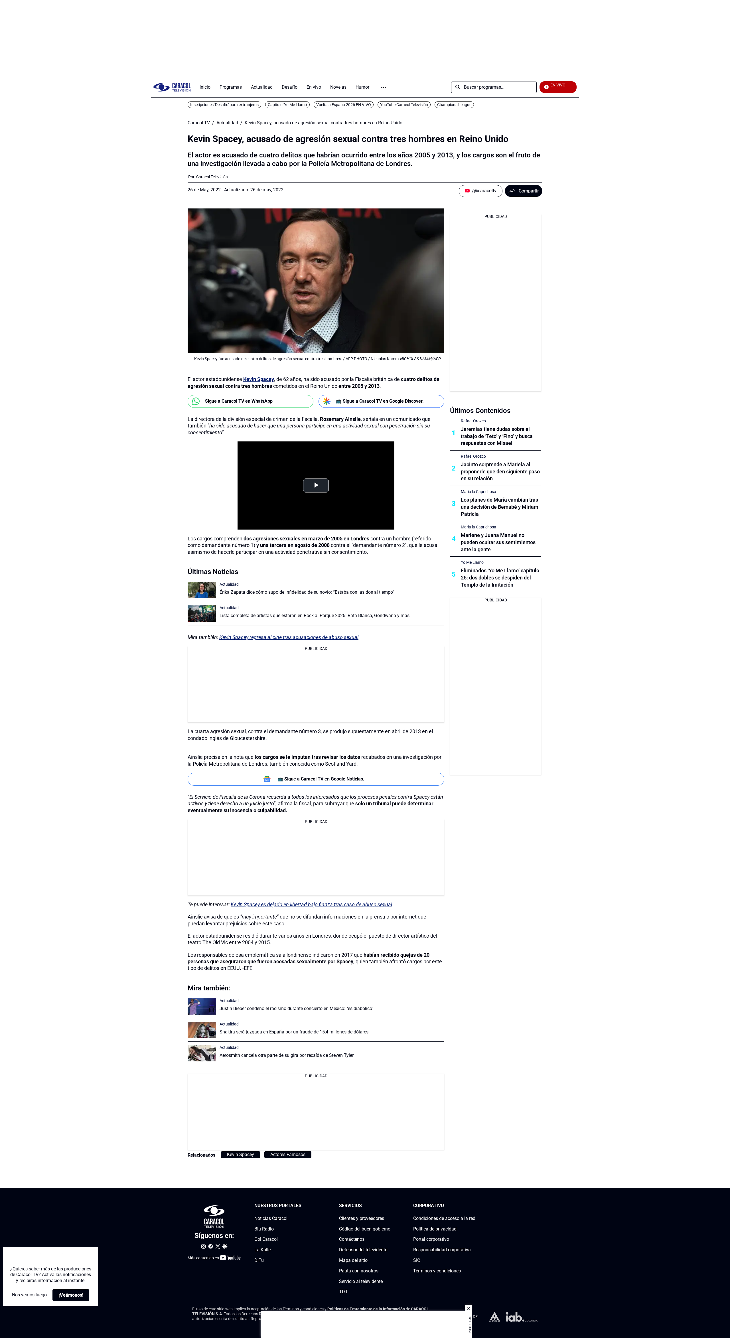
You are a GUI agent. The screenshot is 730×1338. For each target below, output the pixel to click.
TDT (343, 1291)
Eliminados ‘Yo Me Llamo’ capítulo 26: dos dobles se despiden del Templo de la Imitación (500, 577)
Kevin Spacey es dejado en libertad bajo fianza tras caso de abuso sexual (311, 904)
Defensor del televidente (363, 1249)
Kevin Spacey (258, 379)
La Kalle (262, 1249)
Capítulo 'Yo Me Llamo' (287, 104)
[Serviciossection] (388, 1206)
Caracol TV (199, 122)
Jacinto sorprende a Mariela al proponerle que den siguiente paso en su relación (500, 471)
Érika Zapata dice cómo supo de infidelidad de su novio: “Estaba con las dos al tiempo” (307, 592)
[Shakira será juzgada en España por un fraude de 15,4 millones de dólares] (202, 1030)
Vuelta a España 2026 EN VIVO (343, 104)
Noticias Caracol (270, 1218)
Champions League (454, 104)
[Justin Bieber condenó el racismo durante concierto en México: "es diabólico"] (202, 1006)
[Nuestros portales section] (303, 1206)
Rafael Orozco (473, 421)
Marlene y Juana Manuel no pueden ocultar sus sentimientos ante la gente (498, 542)
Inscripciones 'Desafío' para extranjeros (224, 104)
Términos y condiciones (437, 1270)
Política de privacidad (435, 1228)
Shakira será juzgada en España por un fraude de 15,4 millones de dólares (294, 1032)
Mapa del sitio (353, 1260)
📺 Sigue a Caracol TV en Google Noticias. (320, 779)
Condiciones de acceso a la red (444, 1218)
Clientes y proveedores (361, 1218)
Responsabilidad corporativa (442, 1249)
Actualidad (227, 122)
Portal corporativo (431, 1239)
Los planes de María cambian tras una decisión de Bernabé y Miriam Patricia (499, 507)
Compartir (529, 191)
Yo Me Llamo (472, 562)
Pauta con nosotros (358, 1270)
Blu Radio (264, 1228)
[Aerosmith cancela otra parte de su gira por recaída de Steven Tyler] (202, 1053)
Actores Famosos (287, 1154)
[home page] (171, 87)
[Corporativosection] (473, 1206)
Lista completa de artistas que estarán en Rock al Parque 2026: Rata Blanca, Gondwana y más (314, 615)
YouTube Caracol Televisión (404, 104)
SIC (416, 1260)
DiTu (259, 1260)
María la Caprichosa (478, 491)
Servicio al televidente (361, 1281)
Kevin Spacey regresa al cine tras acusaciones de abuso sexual (288, 637)
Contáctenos (351, 1239)
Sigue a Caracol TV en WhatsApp (239, 401)
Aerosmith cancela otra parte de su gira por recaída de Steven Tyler (287, 1055)
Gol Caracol (266, 1239)
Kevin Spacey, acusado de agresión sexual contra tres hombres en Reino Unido (323, 122)
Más (383, 87)
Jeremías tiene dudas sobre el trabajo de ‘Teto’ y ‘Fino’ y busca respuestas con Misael (497, 436)
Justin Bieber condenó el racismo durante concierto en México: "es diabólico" (296, 1008)
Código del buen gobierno (364, 1228)
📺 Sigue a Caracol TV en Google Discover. (380, 401)
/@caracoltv (484, 190)
